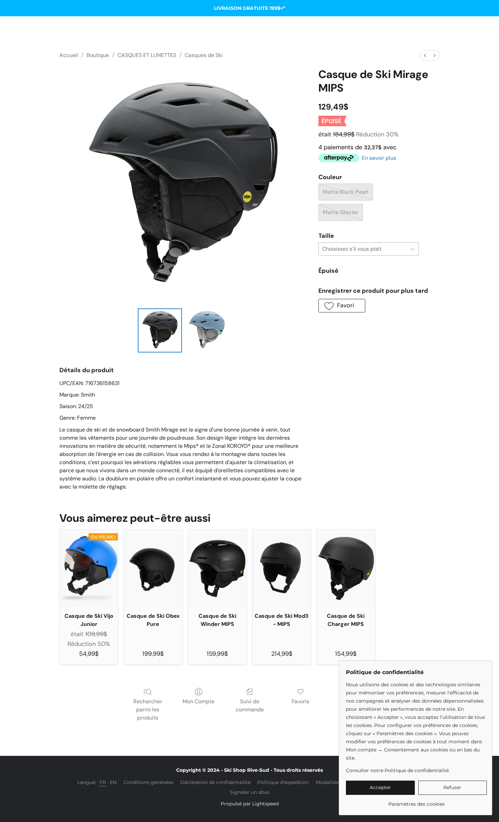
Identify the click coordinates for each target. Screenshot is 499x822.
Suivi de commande (250, 705)
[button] (341, 305)
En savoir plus (379, 157)
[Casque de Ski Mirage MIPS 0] (160, 330)
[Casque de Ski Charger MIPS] (346, 568)
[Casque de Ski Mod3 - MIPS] (282, 568)
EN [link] (113, 782)
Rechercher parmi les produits (147, 709)
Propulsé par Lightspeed (250, 804)
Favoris (300, 701)
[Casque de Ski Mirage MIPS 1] (207, 330)
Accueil (68, 55)
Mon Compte (199, 701)
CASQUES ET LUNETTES (146, 55)
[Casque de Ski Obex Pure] (153, 568)
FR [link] (102, 782)
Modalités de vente (338, 782)
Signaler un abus (250, 792)
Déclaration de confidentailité (215, 782)
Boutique (98, 55)
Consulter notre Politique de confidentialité (397, 770)
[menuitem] (425, 55)
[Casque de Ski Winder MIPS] (217, 568)
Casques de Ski (204, 55)
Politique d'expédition (283, 782)
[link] (416, 801)
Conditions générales (148, 782)
